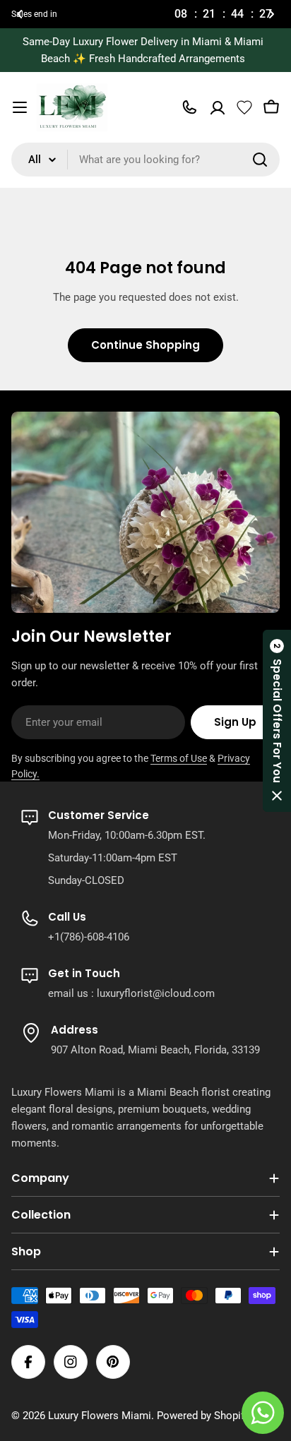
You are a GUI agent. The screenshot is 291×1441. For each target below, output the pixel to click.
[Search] (259, 159)
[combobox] (145, 160)
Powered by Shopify (203, 1415)
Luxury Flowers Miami (99, 1415)
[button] (19, 14)
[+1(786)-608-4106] (189, 107)
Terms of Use (178, 758)
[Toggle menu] (19, 107)
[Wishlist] (244, 107)
